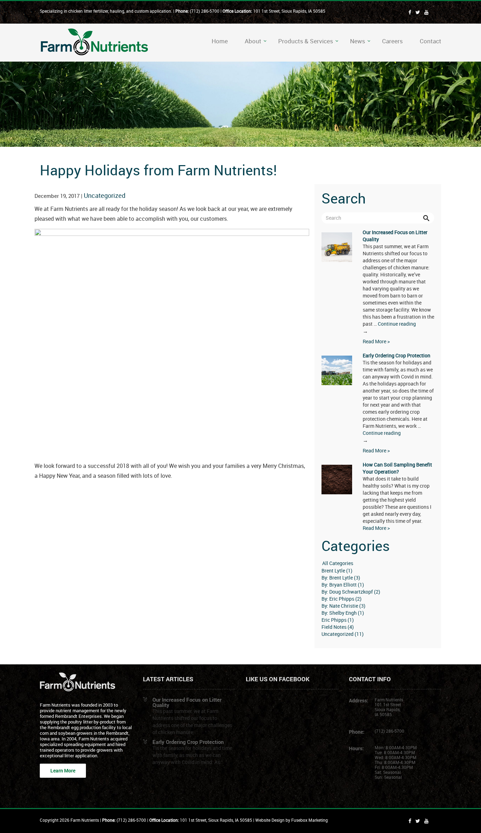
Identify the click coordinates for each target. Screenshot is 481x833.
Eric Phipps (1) (337, 619)
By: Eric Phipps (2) (341, 598)
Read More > (376, 341)
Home (220, 41)
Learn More (62, 770)
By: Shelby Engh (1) (342, 612)
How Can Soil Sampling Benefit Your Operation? (397, 468)
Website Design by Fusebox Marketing (291, 820)
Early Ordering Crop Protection (396, 355)
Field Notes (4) (337, 627)
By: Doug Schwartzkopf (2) (350, 591)
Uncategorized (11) (342, 634)
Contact (430, 41)
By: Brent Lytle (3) (340, 577)
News (357, 41)
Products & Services (305, 41)
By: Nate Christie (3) (343, 605)
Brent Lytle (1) (336, 570)
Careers (392, 41)
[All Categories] (377, 563)
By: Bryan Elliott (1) (342, 584)
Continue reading (389, 327)
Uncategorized (104, 195)
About (253, 41)
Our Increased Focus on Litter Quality (186, 702)
